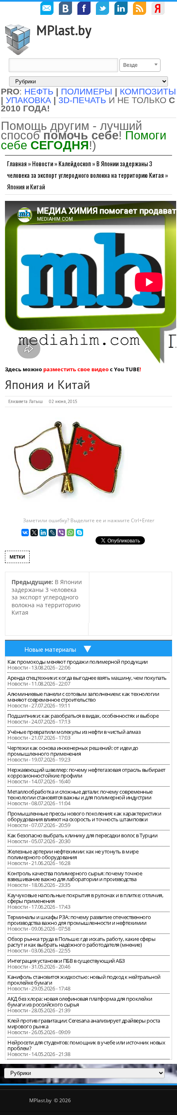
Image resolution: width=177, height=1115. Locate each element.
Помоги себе (83, 140)
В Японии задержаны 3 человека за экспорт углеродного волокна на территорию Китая (47, 597)
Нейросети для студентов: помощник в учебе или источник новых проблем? (86, 1045)
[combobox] (140, 65)
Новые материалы (50, 649)
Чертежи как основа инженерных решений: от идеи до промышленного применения (72, 750)
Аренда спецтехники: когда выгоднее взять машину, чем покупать (87, 677)
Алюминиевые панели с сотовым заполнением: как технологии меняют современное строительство (83, 696)
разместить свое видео (76, 369)
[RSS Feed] (139, 9)
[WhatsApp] (70, 532)
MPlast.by (63, 30)
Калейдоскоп (74, 163)
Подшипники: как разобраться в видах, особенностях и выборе (82, 715)
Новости (42, 163)
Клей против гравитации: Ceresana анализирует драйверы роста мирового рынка (83, 1023)
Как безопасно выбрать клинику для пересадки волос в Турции (82, 835)
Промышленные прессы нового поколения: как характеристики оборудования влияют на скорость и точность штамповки (84, 816)
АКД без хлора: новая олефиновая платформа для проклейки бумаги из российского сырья (79, 1001)
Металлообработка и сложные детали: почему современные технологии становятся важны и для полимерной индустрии (80, 794)
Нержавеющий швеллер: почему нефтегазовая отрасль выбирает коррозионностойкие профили (86, 772)
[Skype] (79, 532)
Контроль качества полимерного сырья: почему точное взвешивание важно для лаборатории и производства (74, 876)
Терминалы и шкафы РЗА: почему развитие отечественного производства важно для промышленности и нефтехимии (79, 919)
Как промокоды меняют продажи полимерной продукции (77, 661)
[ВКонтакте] (25, 532)
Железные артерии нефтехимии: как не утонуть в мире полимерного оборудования (72, 854)
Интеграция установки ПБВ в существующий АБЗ (66, 960)
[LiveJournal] (52, 532)
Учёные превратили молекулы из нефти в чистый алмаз (73, 731)
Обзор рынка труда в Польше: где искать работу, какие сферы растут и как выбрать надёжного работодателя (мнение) (81, 941)
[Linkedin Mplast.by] (121, 9)
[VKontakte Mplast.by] (65, 9)
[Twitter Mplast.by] (102, 9)
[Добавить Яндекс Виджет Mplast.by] (158, 9)
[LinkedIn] (43, 532)
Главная (17, 163)
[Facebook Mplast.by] (84, 9)
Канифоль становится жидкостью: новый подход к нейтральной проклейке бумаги (84, 979)
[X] (34, 532)
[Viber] (61, 532)
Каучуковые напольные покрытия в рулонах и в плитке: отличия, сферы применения (85, 898)
